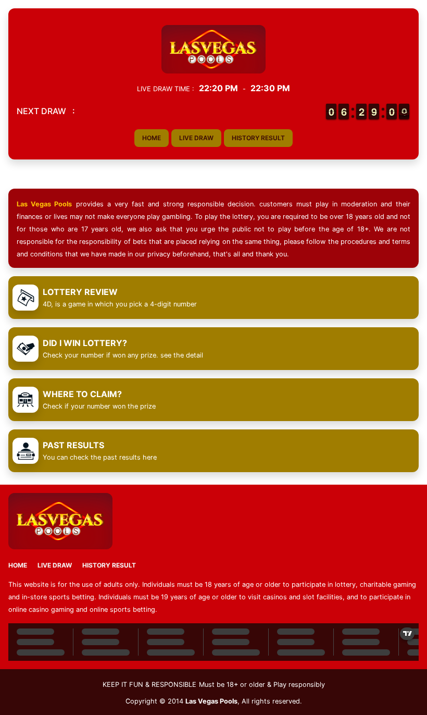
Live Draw (196, 138)
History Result (258, 138)
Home (151, 138)
